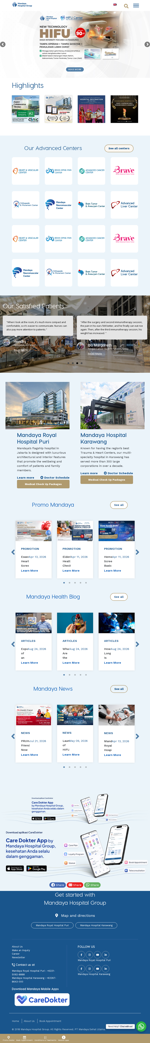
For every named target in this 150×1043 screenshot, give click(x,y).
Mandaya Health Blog (53, 596)
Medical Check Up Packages (43, 484)
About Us (17, 946)
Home (15, 1021)
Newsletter (18, 957)
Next (137, 549)
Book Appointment (50, 1021)
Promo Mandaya (53, 504)
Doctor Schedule (56, 477)
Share (59, 885)
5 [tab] (86, 583)
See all (119, 505)
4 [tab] (80, 583)
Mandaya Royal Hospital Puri (52, 925)
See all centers (119, 148)
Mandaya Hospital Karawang (96, 925)
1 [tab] (64, 583)
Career (16, 953)
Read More (74, 69)
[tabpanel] (34, 549)
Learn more (25, 477)
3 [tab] (75, 583)
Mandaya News (53, 688)
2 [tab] (69, 583)
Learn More (29, 570)
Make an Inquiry (21, 950)
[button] (68, 363)
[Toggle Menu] (136, 5)
